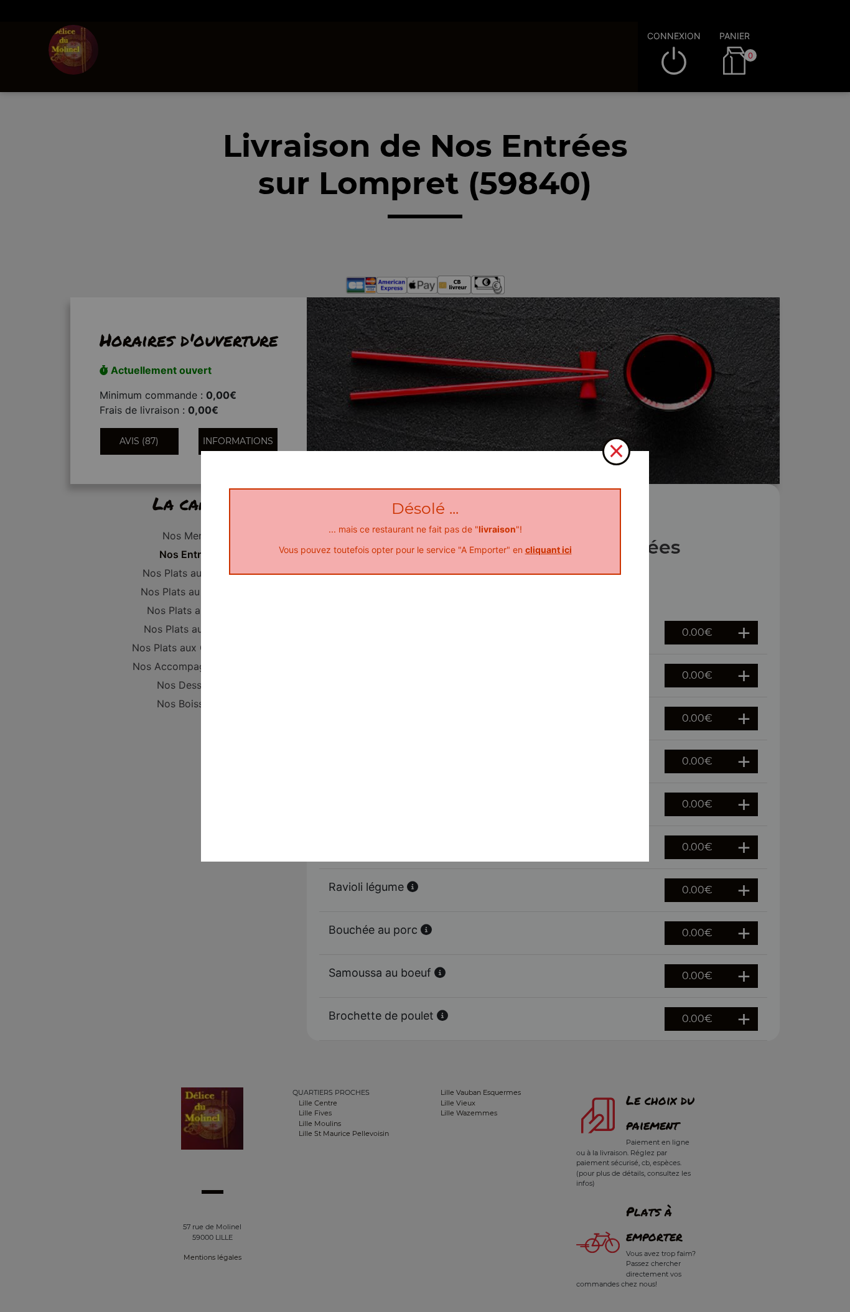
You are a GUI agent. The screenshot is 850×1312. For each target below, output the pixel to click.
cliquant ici (548, 549)
